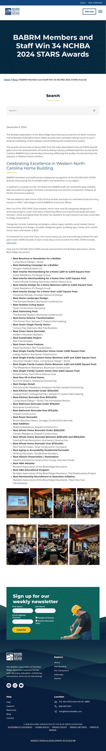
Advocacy (58, 674)
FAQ (8, 702)
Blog (14, 80)
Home (7, 80)
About (57, 662)
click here (11, 243)
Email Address (19, 615)
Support (10, 706)
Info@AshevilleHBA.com (70, 711)
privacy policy (59, 727)
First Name (17, 606)
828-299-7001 (65, 706)
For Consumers (61, 670)
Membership (60, 666)
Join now (89, 11)
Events (57, 678)
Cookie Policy (42, 727)
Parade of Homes (46, 618)
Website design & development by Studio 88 (53, 740)
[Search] (94, 110)
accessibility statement (20, 727)
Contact (10, 718)
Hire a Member (95, 3)
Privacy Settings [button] (78, 727)
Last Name (40, 606)
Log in (83, 3)
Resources (11, 710)
